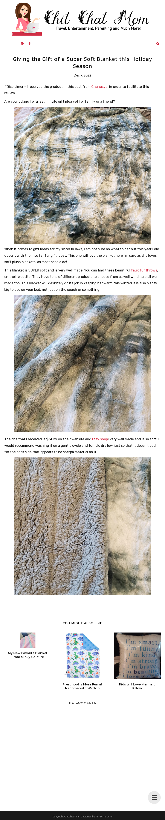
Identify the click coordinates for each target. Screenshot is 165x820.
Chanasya (99, 87)
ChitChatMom (71, 816)
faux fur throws (144, 270)
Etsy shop (100, 439)
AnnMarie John (104, 816)
